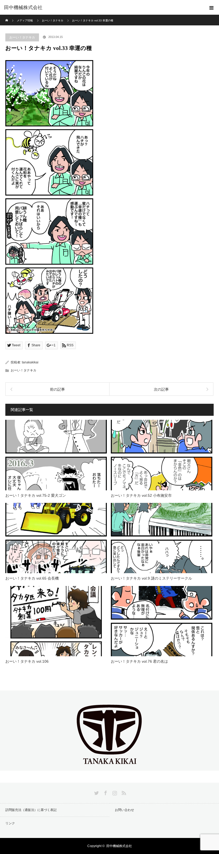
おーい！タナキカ (22, 37)
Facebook (105, 792)
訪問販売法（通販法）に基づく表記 (31, 810)
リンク (10, 823)
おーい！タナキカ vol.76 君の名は (139, 661)
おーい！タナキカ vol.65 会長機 (32, 578)
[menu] (211, 7)
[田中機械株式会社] (109, 766)
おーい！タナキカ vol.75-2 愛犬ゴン (35, 495)
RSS (123, 792)
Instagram (114, 792)
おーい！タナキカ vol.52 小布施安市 (141, 495)
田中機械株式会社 (23, 7)
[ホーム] (7, 17)
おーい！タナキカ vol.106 (27, 661)
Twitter (96, 792)
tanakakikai (30, 362)
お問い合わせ (124, 810)
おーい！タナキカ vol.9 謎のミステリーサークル (151, 578)
